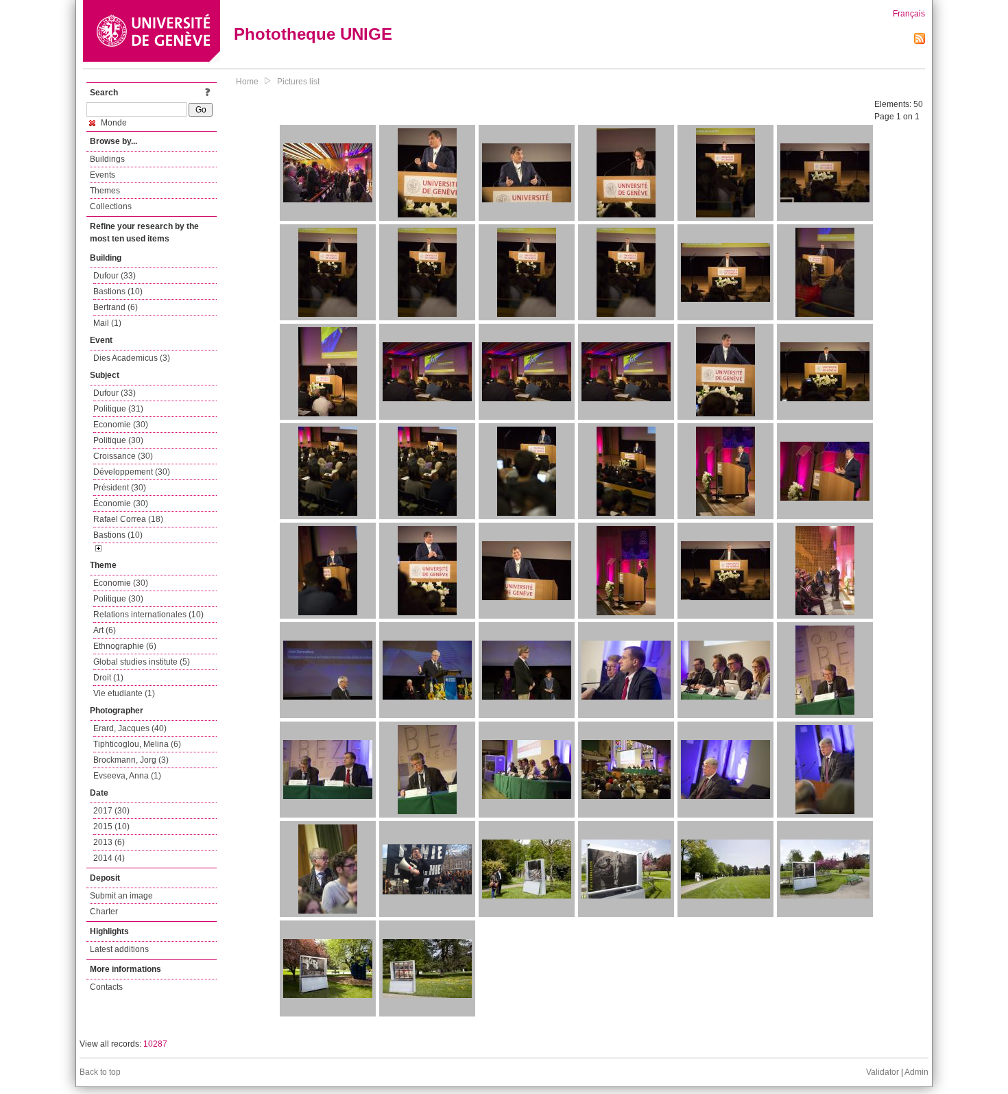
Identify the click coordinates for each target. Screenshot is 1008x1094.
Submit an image (121, 896)
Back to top (100, 1072)
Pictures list (298, 81)
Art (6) (104, 630)
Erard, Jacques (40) (130, 728)
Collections (111, 206)
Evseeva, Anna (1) (127, 776)
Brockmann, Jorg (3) (131, 760)
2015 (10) (111, 826)
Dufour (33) (114, 276)
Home (247, 81)
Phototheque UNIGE (313, 34)
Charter (104, 911)
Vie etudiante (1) (124, 693)
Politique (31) (118, 409)
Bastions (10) (118, 291)
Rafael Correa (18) (128, 519)
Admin (916, 1072)
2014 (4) (109, 858)
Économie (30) (120, 503)
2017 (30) (111, 811)
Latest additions (119, 949)
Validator (882, 1072)
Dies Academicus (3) (131, 358)
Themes (105, 190)
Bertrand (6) (115, 307)
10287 (155, 1044)
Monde (113, 123)
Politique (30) (118, 440)
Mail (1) (107, 323)
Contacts (106, 987)
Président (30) (119, 487)
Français (909, 14)
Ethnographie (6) (124, 646)
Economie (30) (120, 424)
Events (102, 175)
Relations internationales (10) (148, 614)
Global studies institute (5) (141, 662)
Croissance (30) (123, 456)
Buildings (107, 159)
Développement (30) (131, 472)
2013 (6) (109, 842)
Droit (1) (108, 677)
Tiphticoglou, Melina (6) (137, 744)
